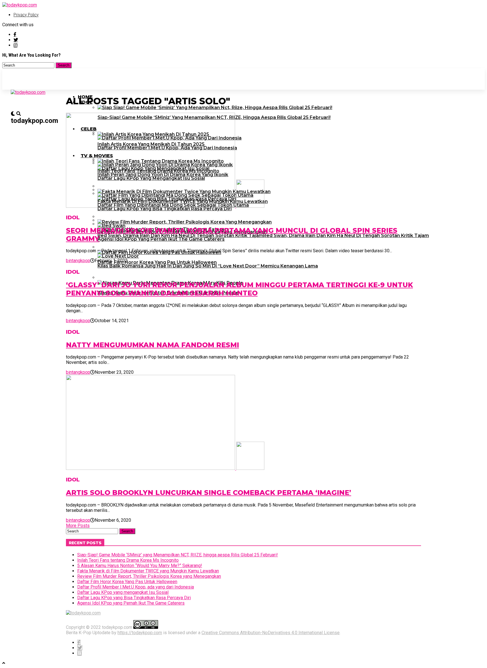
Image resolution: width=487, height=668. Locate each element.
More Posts (78, 525)
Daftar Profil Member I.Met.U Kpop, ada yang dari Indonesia (135, 587)
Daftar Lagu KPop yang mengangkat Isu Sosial (123, 592)
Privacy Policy (26, 14)
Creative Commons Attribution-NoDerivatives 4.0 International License (271, 632)
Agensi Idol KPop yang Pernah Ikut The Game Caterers (131, 603)
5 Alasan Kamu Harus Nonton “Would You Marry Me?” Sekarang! (139, 565)
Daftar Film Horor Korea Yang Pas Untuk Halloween (127, 581)
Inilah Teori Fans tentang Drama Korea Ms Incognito (128, 560)
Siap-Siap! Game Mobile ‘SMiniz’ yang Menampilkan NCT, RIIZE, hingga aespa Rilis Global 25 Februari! (177, 555)
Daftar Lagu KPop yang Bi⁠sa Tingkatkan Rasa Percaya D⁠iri (134, 597)
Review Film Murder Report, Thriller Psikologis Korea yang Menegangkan (149, 576)
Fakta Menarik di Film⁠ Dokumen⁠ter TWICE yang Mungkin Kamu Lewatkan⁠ (148, 571)
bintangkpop (78, 260)
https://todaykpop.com (140, 632)
